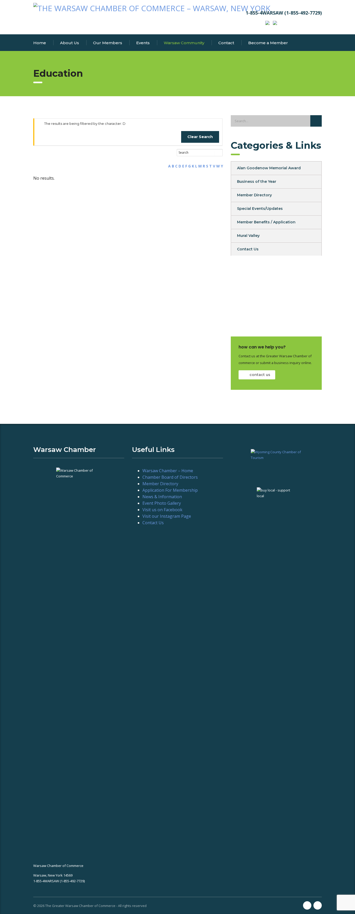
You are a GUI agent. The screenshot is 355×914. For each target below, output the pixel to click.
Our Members (107, 42)
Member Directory (254, 195)
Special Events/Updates (260, 208)
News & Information (162, 497)
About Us (69, 42)
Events (143, 42)
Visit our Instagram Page (166, 516)
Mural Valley (248, 235)
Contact (226, 42)
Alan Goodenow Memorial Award (269, 168)
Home (39, 42)
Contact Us (248, 249)
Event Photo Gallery (161, 503)
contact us (259, 374)
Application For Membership (170, 490)
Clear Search (200, 136)
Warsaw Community (184, 42)
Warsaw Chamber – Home (167, 471)
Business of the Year (256, 181)
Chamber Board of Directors (170, 477)
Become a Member (268, 42)
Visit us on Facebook (162, 510)
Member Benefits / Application (266, 222)
